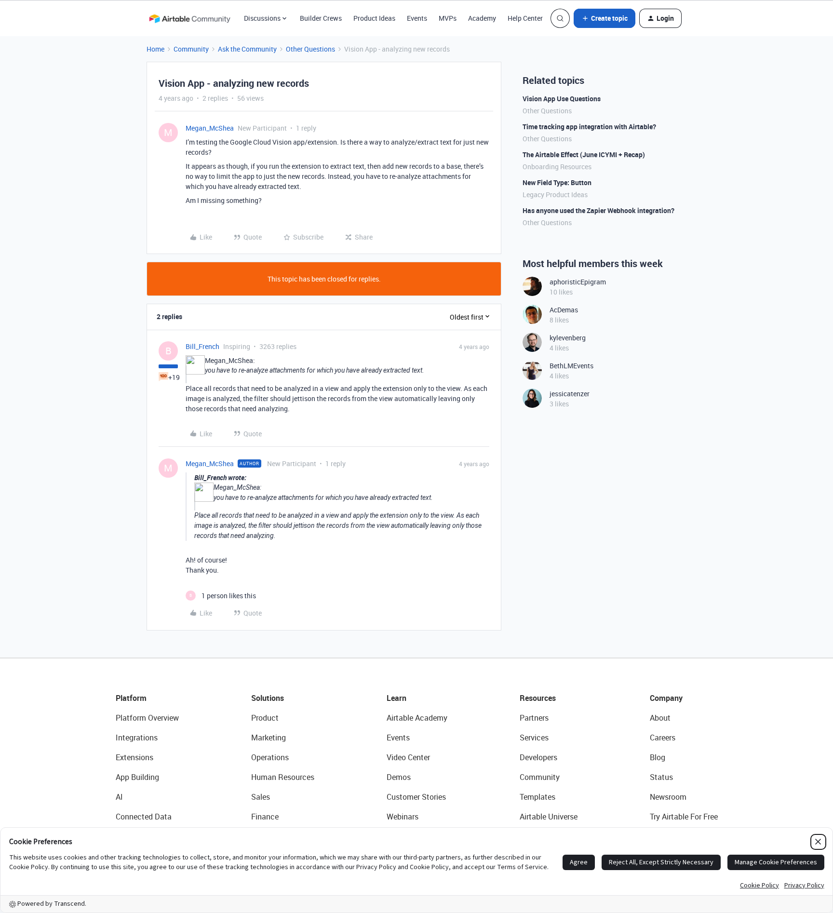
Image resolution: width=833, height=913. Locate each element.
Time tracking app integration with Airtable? (589, 126)
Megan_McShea (210, 128)
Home (155, 49)
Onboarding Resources (557, 166)
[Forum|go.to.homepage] (189, 18)
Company (666, 698)
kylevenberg (568, 337)
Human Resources (282, 777)
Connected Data (144, 816)
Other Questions (310, 49)
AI (119, 797)
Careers (662, 737)
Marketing (268, 737)
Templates (537, 797)
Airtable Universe (549, 816)
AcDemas (564, 309)
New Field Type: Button (557, 182)
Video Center (408, 757)
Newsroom (668, 797)
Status (661, 777)
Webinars (402, 816)
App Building (137, 777)
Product (265, 717)
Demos (399, 777)
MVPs (448, 18)
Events (417, 18)
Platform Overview (147, 717)
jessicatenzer (570, 393)
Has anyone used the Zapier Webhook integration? (598, 210)
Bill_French (202, 346)
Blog (657, 757)
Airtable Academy (417, 717)
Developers (538, 757)
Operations (270, 757)
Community (191, 49)
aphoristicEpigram (578, 281)
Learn (396, 698)
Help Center (525, 18)
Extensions (134, 757)
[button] (604, 18)
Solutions (267, 698)
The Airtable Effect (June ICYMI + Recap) (584, 154)
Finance (265, 816)
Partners (534, 717)
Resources (538, 698)
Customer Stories (416, 797)
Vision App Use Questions (562, 98)
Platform (131, 698)
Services (534, 737)
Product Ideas (374, 18)
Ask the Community (247, 49)
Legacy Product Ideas (555, 194)
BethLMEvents (571, 365)
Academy (482, 18)
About (660, 717)
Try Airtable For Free (684, 816)
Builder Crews (321, 18)
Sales (260, 797)
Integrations (137, 737)
